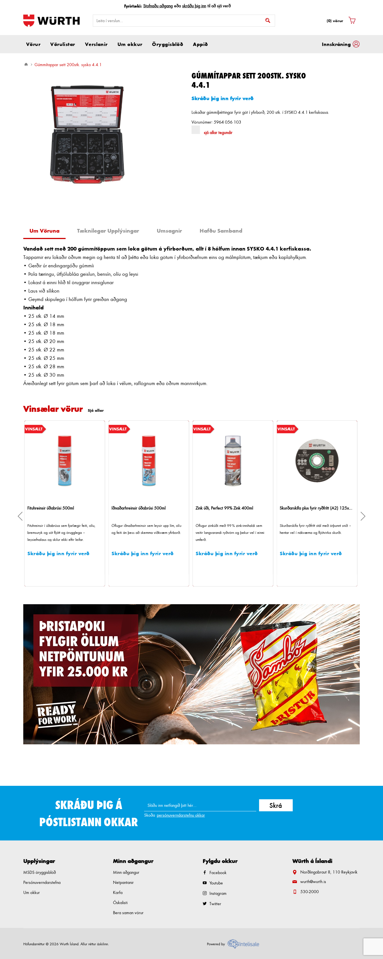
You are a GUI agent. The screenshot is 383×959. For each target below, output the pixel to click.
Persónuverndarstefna (42, 882)
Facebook (218, 872)
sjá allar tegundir (218, 132)
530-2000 (309, 891)
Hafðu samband (221, 230)
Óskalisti (120, 902)
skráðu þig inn (194, 5)
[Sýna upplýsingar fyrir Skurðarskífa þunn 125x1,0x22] (318, 461)
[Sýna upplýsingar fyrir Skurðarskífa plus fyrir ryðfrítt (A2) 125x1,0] (233, 461)
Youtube (216, 883)
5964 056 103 (227, 122)
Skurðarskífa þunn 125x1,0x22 (307, 508)
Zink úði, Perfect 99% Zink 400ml (141, 508)
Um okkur (31, 892)
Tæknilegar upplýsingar (108, 230)
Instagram (218, 893)
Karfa (118, 892)
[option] (191, 674)
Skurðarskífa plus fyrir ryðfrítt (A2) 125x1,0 (233, 508)
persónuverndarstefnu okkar (181, 815)
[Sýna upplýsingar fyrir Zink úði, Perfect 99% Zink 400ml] (149, 461)
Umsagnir (169, 230)
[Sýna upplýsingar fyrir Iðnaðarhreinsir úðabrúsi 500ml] (65, 461)
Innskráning (336, 44)
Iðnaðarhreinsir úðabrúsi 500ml (55, 508)
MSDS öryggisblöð (39, 872)
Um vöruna (44, 230)
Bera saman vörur (128, 912)
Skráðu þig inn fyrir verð (223, 98)
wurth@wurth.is (313, 881)
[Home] (26, 64)
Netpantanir (123, 882)
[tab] (46, 231)
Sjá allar (96, 410)
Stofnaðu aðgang (158, 5)
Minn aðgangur (126, 872)
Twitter (215, 903)
